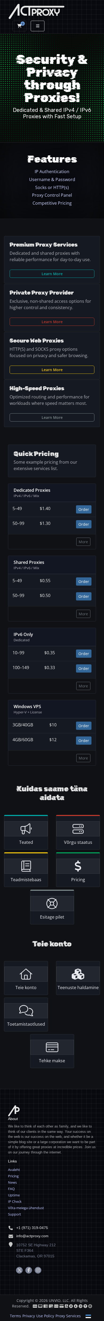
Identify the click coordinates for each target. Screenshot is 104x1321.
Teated (26, 842)
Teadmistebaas (26, 880)
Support (14, 1214)
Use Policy (45, 1315)
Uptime (14, 1195)
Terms (15, 1315)
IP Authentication (52, 171)
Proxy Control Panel (52, 195)
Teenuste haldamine (78, 987)
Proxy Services (68, 1315)
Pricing (78, 880)
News (12, 1182)
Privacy (28, 1315)
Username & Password (52, 179)
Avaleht (14, 1169)
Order (83, 509)
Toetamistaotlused (26, 1024)
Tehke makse (52, 1061)
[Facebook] (28, 1270)
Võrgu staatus (78, 842)
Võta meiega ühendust (26, 1207)
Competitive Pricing (52, 203)
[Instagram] (38, 1270)
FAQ (11, 1188)
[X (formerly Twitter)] (19, 1270)
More (83, 541)
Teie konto (26, 987)
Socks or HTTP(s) (52, 187)
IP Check (15, 1201)
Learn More (52, 273)
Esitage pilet (52, 917)
